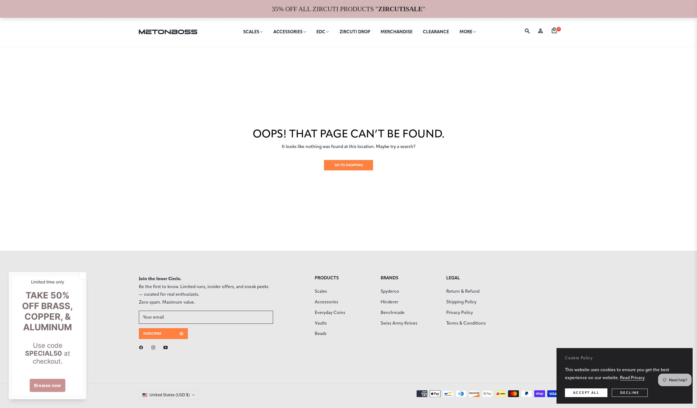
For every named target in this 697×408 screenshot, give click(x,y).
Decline (629, 393)
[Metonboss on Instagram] (154, 347)
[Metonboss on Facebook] (142, 347)
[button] (528, 32)
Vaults (321, 323)
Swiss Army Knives (399, 323)
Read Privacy (632, 377)
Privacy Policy (459, 312)
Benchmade (393, 312)
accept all (586, 393)
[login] (541, 32)
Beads (320, 333)
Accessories (326, 301)
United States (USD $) (169, 394)
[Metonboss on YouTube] (166, 347)
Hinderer (389, 301)
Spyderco (390, 291)
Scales (321, 291)
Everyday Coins (330, 312)
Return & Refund (462, 291)
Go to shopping (348, 165)
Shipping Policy (461, 301)
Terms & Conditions (466, 323)
